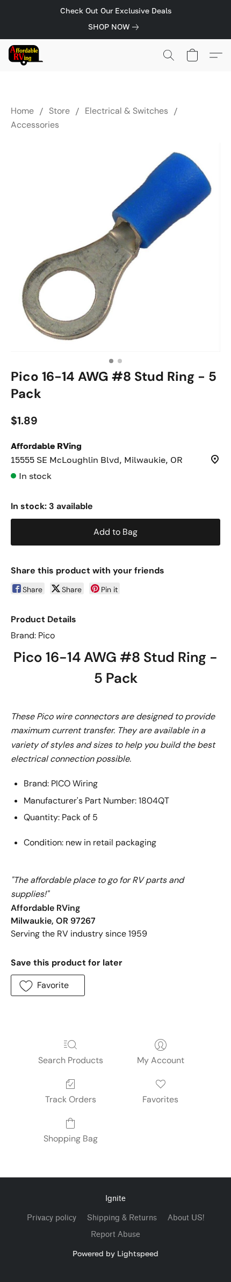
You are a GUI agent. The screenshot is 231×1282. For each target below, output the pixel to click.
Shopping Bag (71, 1138)
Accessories (35, 124)
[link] (115, 26)
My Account (160, 1060)
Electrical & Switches (126, 110)
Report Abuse (115, 1234)
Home (22, 110)
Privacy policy (51, 1217)
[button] (27, 55)
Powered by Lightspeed (115, 1253)
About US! (186, 1217)
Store (59, 110)
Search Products (70, 1060)
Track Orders (70, 1099)
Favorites (160, 1099)
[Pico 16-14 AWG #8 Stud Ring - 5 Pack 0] (115, 247)
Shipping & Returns (122, 1217)
